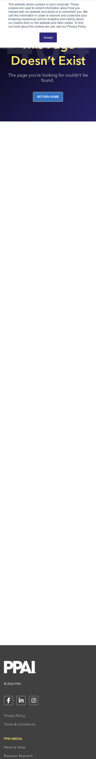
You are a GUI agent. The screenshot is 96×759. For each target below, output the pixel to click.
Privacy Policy (14, 715)
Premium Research (18, 756)
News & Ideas (14, 747)
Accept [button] (48, 37)
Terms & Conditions (19, 724)
